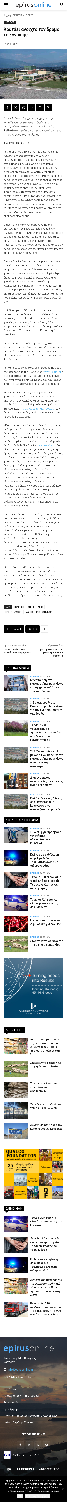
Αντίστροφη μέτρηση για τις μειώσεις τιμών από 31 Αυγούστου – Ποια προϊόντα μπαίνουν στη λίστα (46, 1047)
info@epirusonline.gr (21, 1369)
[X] (15, 107)
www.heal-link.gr (45, 445)
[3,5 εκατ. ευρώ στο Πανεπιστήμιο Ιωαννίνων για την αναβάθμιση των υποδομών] (16, 706)
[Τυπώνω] (40, 107)
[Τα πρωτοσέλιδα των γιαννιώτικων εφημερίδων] (16, 1090)
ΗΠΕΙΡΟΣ (29, 15)
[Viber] (48, 107)
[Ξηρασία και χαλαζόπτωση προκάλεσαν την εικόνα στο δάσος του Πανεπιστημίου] (16, 728)
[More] (44, 629)
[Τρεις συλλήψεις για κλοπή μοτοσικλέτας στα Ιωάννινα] (16, 903)
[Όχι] (62, 1489)
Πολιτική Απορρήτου (37, 1496)
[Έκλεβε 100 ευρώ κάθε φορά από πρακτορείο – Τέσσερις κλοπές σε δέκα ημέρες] (16, 880)
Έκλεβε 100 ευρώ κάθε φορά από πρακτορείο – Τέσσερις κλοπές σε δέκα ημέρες (46, 882)
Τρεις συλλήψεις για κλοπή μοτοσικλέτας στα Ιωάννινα (44, 903)
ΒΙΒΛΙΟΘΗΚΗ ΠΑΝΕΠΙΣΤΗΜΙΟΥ (28, 607)
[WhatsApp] (23, 107)
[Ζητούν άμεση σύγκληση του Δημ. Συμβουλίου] (16, 1110)
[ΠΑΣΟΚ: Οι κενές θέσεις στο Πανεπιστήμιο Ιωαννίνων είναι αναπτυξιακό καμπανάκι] (16, 802)
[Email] (31, 107)
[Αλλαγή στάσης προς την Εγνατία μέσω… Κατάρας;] (16, 1131)
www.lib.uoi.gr (52, 371)
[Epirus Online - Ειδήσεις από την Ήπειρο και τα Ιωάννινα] (33, 1348)
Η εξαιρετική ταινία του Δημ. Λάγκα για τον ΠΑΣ (45, 922)
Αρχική (7, 15)
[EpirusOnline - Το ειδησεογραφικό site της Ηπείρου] (33, 5)
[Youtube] (46, 1444)
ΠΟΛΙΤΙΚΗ (35, 795)
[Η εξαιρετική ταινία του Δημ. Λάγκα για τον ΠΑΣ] (16, 924)
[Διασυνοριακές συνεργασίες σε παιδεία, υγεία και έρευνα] (16, 781)
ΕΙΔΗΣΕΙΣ (17, 15)
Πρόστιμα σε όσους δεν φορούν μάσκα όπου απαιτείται (51, 652)
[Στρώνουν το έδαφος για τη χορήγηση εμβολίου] (16, 944)
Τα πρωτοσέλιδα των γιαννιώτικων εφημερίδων (43, 1087)
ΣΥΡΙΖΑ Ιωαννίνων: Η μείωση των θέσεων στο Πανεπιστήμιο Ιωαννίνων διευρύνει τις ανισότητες (46, 759)
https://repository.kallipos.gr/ (37, 408)
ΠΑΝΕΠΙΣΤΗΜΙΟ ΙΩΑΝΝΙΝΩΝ (38, 612)
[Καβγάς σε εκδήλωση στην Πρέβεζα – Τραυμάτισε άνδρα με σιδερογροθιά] (16, 858)
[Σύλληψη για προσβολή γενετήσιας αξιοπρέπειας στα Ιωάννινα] (16, 835)
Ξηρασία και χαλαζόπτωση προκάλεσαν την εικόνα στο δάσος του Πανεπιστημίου (45, 732)
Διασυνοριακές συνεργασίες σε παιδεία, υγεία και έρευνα (46, 781)
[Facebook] (7, 107)
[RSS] (29, 1444)
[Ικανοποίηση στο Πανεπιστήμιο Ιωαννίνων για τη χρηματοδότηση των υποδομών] (16, 683)
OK (20, 1496)
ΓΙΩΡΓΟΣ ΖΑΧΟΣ (13, 612)
